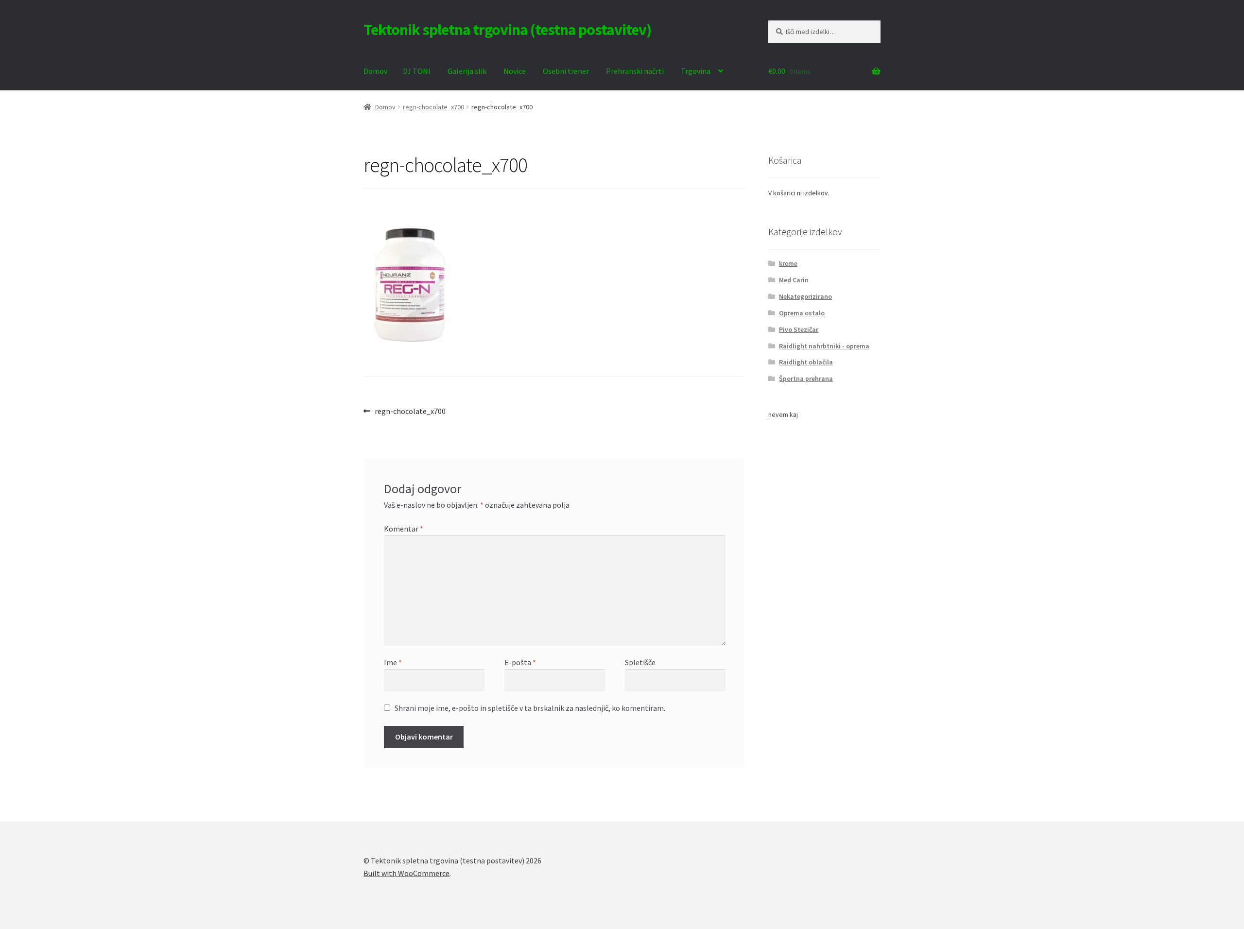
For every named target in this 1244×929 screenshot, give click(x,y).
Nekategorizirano (805, 296)
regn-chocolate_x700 (433, 107)
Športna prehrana (806, 378)
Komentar (403, 528)
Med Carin (794, 279)
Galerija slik (467, 71)
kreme (788, 263)
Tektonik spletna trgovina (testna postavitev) (507, 29)
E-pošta (520, 662)
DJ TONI (417, 71)
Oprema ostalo (802, 313)
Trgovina (695, 71)
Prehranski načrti (635, 71)
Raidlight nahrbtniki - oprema (824, 346)
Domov (375, 71)
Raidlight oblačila (806, 362)
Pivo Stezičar (798, 329)
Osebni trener (566, 71)
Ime (393, 662)
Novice (514, 71)
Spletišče (640, 662)
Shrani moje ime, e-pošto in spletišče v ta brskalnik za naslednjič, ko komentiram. (530, 708)
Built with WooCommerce (406, 873)
